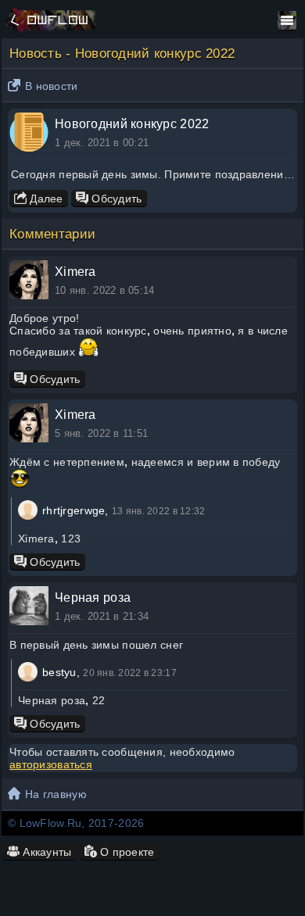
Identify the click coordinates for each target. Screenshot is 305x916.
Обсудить (115, 198)
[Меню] (287, 20)
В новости (51, 86)
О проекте (126, 852)
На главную (56, 794)
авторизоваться (50, 764)
